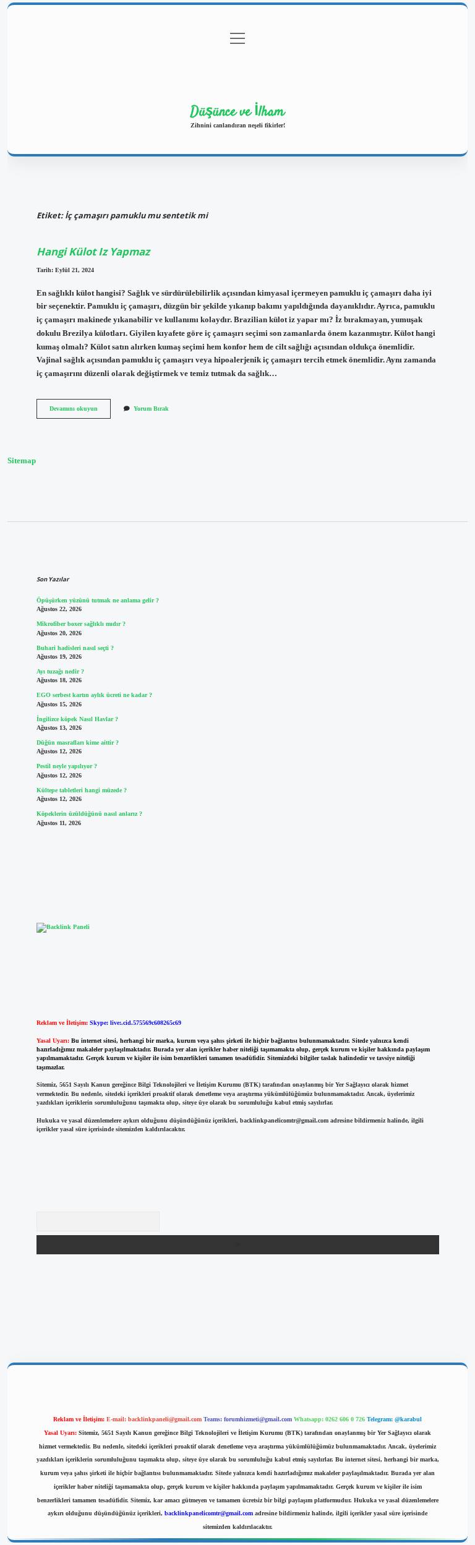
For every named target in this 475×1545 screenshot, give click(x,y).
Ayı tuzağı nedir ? (60, 671)
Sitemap (21, 460)
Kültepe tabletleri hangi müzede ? (81, 790)
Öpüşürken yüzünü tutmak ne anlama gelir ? (97, 600)
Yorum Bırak (151, 408)
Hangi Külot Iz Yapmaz (93, 251)
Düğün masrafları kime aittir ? (77, 742)
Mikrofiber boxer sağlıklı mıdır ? (81, 623)
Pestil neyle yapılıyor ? (66, 766)
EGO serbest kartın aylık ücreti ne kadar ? (94, 694)
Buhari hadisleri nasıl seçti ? (75, 647)
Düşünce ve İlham (237, 112)
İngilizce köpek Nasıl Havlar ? (77, 719)
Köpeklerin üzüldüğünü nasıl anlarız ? (89, 813)
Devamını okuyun (80, 411)
